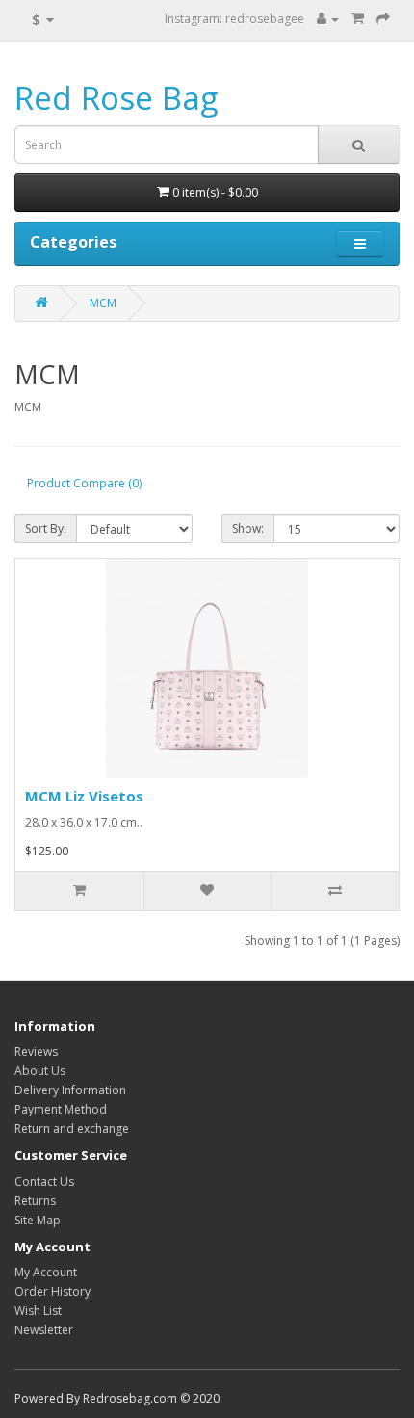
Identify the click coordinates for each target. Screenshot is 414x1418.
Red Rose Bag (116, 97)
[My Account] (328, 19)
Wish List (38, 1310)
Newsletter (43, 1330)
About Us (39, 1071)
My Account (45, 1272)
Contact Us (44, 1181)
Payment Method (60, 1109)
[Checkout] (383, 19)
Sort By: (45, 528)
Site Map (37, 1220)
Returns (35, 1201)
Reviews (36, 1051)
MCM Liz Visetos (84, 795)
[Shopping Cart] (357, 19)
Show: (248, 528)
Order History (52, 1291)
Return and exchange (71, 1128)
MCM (103, 303)
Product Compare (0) (84, 483)
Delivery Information (70, 1090)
